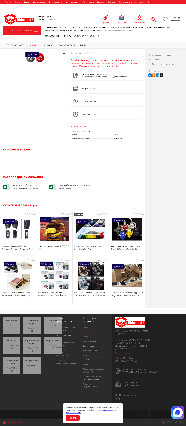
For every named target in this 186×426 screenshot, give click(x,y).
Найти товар (139, 22)
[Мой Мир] (157, 75)
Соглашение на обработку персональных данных (24, 6)
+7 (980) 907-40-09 (12, 369)
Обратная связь (15, 422)
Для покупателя (39, 2)
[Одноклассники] (153, 75)
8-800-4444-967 (130, 372)
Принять (72, 418)
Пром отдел (121, 22)
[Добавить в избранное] (64, 54)
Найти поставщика (72, 2)
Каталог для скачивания (161, 55)
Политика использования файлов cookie (134, 2)
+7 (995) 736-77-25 (53, 326)
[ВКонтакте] (150, 75)
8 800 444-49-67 (32, 365)
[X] (161, 75)
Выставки (100, 2)
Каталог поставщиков (19, 30)
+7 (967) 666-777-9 (131, 369)
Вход (165, 10)
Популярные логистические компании (66, 361)
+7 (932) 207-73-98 (53, 346)
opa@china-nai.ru (88, 89)
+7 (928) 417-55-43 (12, 346)
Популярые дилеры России (63, 336)
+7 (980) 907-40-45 (32, 349)
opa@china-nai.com (131, 385)
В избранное (156, 59)
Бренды (27, 2)
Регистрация (176, 10)
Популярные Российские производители (66, 328)
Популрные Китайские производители (65, 343)
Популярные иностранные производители (62, 353)
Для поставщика (55, 2)
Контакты (111, 2)
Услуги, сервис (88, 2)
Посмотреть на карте (124, 353)
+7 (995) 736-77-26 (12, 326)
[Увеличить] (35, 57)
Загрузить (118, 138)
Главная (8, 2)
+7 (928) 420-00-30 (32, 329)
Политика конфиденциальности (58, 6)
